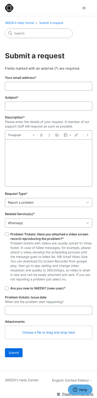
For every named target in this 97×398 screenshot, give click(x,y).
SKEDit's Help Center (20, 23)
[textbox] (48, 163)
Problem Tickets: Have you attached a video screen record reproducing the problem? (49, 236)
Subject (11, 97)
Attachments (15, 321)
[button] (48, 332)
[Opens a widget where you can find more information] (80, 390)
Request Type (16, 194)
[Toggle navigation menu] (84, 8)
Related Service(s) (20, 214)
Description (15, 117)
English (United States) (71, 380)
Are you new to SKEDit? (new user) (38, 288)
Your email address (21, 78)
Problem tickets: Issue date (25, 297)
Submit (14, 353)
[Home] (9, 8)
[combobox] (48, 202)
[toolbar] (48, 135)
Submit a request (51, 23)
